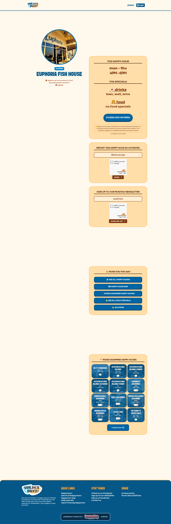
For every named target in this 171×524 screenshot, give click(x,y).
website (60, 85)
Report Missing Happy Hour (73, 503)
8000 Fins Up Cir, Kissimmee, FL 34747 (60, 80)
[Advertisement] (118, 36)
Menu (130, 5)
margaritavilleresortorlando (60, 83)
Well (117, 94)
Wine (126, 94)
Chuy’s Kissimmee (118, 397)
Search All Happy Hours (71, 495)
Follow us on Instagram (101, 493)
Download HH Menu (118, 117)
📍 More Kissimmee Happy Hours (118, 293)
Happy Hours (66, 493)
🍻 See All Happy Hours (118, 279)
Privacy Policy (128, 493)
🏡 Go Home (118, 307)
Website (104, 517)
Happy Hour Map (68, 498)
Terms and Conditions (131, 495)
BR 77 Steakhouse (100, 368)
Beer (109, 94)
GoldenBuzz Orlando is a (72, 517)
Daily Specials (67, 500)
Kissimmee (59, 68)
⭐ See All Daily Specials (118, 300)
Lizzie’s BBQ (118, 412)
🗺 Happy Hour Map (118, 286)
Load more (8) (118, 427)
